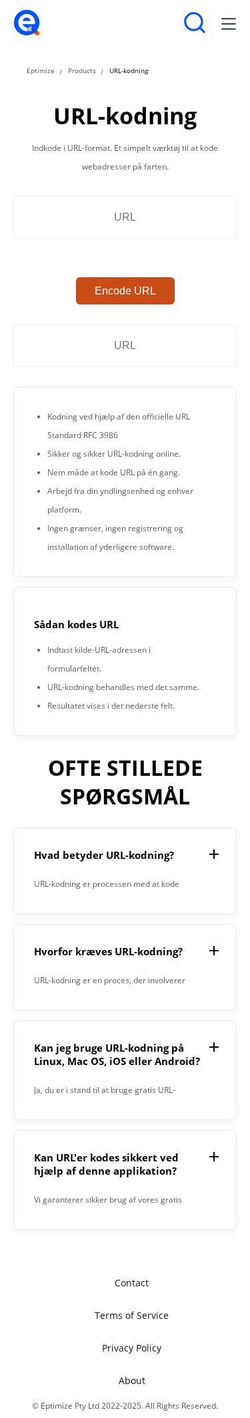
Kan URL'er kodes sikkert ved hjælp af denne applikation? (106, 1164)
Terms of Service (132, 1315)
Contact (132, 1282)
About (132, 1380)
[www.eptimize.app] (26, 33)
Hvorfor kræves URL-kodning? (108, 951)
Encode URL (125, 290)
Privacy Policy (131, 1348)
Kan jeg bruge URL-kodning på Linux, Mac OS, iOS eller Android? (117, 1054)
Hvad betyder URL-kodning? (104, 855)
